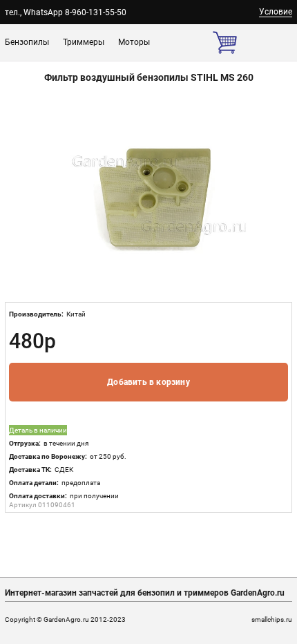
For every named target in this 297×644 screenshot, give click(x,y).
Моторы (134, 42)
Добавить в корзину (148, 382)
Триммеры (83, 42)
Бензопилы (27, 42)
